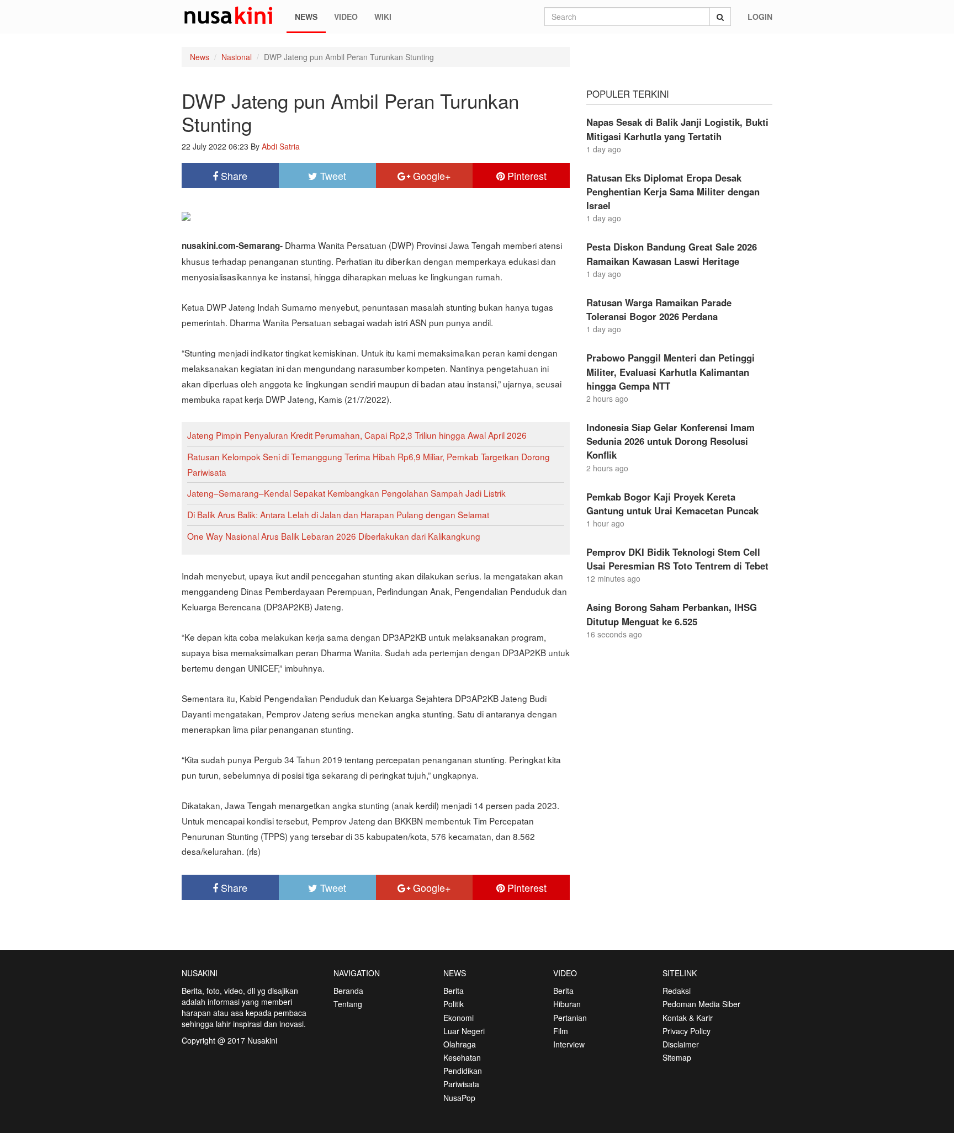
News (306, 16)
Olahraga (459, 1044)
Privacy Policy (686, 1030)
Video (346, 16)
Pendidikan (462, 1070)
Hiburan (567, 1003)
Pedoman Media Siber (701, 1003)
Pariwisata (461, 1083)
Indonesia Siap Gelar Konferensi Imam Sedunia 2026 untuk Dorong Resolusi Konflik (670, 441)
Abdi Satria (281, 146)
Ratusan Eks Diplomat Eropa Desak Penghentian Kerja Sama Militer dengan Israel (673, 191)
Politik (453, 1003)
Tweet (331, 175)
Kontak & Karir (687, 1017)
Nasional (236, 56)
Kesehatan (462, 1057)
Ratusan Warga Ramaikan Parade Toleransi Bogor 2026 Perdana (659, 309)
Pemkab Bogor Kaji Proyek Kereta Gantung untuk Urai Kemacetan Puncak (672, 503)
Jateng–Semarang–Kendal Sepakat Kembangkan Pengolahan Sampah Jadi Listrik (346, 493)
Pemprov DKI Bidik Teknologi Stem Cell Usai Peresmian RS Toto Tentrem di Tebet (677, 558)
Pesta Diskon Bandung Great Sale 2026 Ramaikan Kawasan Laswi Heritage (671, 253)
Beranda (348, 990)
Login (760, 16)
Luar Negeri (464, 1030)
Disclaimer (680, 1044)
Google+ (430, 175)
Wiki (382, 16)
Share (232, 175)
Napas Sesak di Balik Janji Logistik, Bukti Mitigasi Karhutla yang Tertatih (677, 128)
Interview (569, 1044)
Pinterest (526, 175)
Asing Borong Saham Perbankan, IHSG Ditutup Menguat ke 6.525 (671, 613)
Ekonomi (458, 1017)
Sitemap (676, 1057)
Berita (453, 990)
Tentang (347, 1003)
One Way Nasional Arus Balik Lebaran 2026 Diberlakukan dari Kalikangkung (333, 536)
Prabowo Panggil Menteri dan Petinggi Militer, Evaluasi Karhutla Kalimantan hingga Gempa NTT (670, 371)
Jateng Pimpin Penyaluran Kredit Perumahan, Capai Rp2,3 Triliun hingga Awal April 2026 (357, 435)
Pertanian (570, 1017)
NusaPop (459, 1097)
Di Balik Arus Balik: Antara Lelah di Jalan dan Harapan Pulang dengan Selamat (338, 514)
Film (560, 1030)
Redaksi (676, 990)
